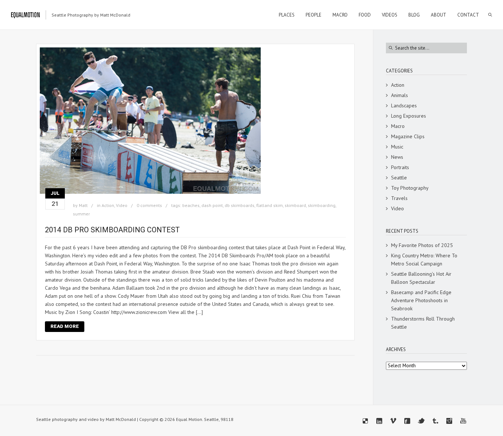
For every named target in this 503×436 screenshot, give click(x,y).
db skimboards (239, 205)
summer (81, 214)
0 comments (149, 205)
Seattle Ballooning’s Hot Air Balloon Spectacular (421, 278)
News (397, 157)
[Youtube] (463, 421)
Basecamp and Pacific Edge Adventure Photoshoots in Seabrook (421, 300)
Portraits (400, 167)
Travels (399, 198)
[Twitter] (421, 421)
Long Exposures (408, 115)
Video (121, 205)
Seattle (399, 177)
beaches (191, 205)
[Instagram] (449, 421)
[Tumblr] (435, 421)
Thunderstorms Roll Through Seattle (423, 322)
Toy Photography (410, 188)
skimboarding (321, 205)
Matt (83, 205)
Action (108, 205)
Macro (398, 126)
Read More (64, 326)
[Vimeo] (393, 421)
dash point (212, 205)
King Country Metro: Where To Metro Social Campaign (424, 259)
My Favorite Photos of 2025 (422, 245)
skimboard (295, 205)
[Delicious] (365, 421)
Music (397, 146)
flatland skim (269, 205)
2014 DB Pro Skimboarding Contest (112, 229)
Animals (399, 95)
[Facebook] (407, 421)
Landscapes (404, 105)
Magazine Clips (408, 136)
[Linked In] (379, 421)
